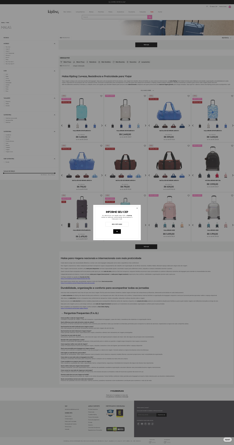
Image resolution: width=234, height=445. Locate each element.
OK (117, 231)
